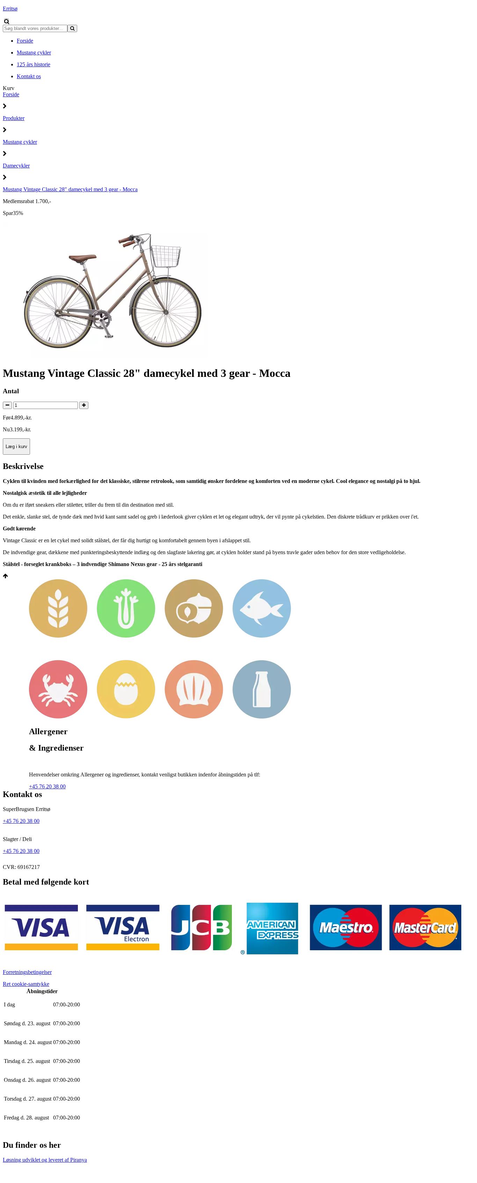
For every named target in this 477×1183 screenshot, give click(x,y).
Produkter (13, 118)
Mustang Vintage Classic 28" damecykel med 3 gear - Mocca (70, 189)
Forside (11, 94)
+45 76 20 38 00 (47, 786)
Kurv (8, 88)
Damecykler (16, 166)
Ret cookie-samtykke (26, 984)
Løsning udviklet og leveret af (45, 1160)
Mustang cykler (20, 142)
